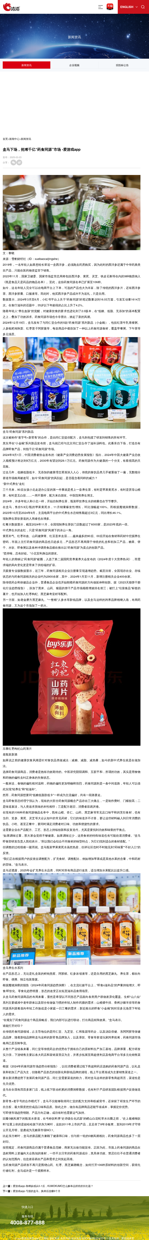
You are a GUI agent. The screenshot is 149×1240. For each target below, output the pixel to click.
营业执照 (76, 1238)
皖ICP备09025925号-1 (95, 1238)
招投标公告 (122, 65)
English (126, 7)
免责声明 (65, 1238)
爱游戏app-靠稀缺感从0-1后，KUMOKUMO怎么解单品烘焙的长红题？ (53, 1186)
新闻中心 (14, 139)
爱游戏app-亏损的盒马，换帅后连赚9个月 (36, 1191)
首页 (5, 139)
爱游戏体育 (127, 1238)
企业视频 (74, 65)
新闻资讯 (26, 65)
